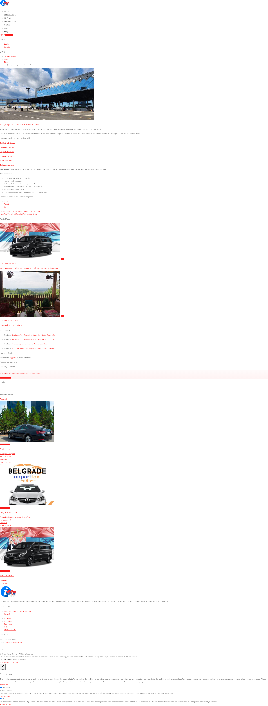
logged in (13, 358)
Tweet (6, 204)
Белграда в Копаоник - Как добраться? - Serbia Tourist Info (33, 348)
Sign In (2, 35)
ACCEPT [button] (16, 662)
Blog (6, 32)
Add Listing (9, 35)
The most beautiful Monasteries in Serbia (20, 211)
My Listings (8, 621)
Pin (5, 207)
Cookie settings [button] (6, 662)
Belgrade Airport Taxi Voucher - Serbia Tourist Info (29, 344)
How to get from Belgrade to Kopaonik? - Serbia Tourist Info (33, 335)
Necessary (6, 687)
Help (6, 28)
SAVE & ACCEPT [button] (6, 704)
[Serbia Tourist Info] (4, 6)
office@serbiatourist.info (13, 642)
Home (6, 11)
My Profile (8, 18)
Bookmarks (8, 624)
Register (7, 47)
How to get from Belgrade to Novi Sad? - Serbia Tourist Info (33, 339)
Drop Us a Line (5, 378)
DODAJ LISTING (10, 22)
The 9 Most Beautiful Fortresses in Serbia (18, 214)
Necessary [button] (4, 685)
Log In (6, 44)
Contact (7, 25)
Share (6, 201)
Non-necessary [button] (5, 696)
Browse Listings (10, 15)
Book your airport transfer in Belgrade (17, 611)
